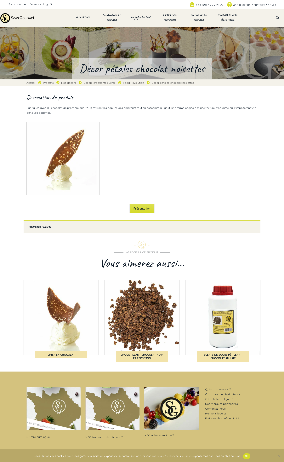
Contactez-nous (215, 408)
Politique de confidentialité (222, 418)
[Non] (279, 456)
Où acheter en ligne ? (160, 435)
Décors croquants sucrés (99, 82)
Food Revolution (133, 82)
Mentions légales (215, 413)
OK (247, 456)
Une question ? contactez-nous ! (254, 5)
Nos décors (68, 82)
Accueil (31, 82)
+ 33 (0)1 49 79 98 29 (210, 5)
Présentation (142, 208)
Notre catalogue (39, 437)
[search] (277, 17)
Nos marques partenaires (221, 404)
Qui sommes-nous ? (218, 389)
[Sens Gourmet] (17, 17)
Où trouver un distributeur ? (105, 437)
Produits (48, 82)
